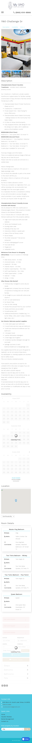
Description (5, 27)
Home (3, 714)
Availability (15, 27)
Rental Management (7, 719)
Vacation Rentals (6, 717)
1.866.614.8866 (6, 704)
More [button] (22, 27)
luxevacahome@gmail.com (11, 707)
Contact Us (4, 721)
